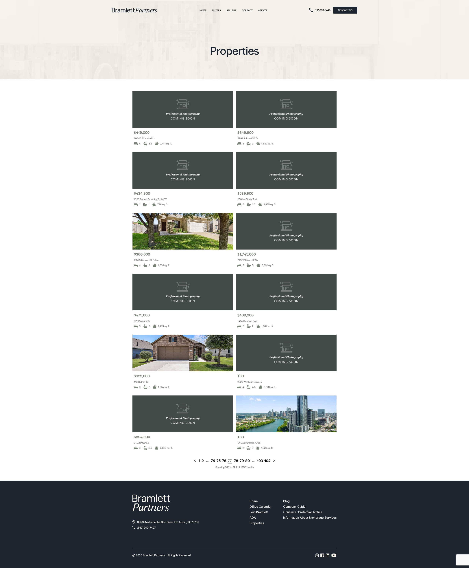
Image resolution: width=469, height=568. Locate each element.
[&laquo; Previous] (195, 461)
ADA (253, 517)
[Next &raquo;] (274, 461)
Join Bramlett (259, 512)
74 (213, 460)
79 (242, 460)
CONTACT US (345, 10)
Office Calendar (261, 506)
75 (219, 460)
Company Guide (294, 506)
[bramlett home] (135, 10)
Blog (286, 501)
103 (260, 460)
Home (203, 10)
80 (247, 460)
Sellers (231, 10)
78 (236, 460)
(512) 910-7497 (146, 527)
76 (224, 460)
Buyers (216, 10)
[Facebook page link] (322, 555)
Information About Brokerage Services (310, 517)
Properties (257, 523)
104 (267, 460)
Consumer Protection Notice (302, 512)
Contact (247, 10)
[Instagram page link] (317, 555)
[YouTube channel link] (334, 555)
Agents (262, 10)
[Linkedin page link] (328, 555)
